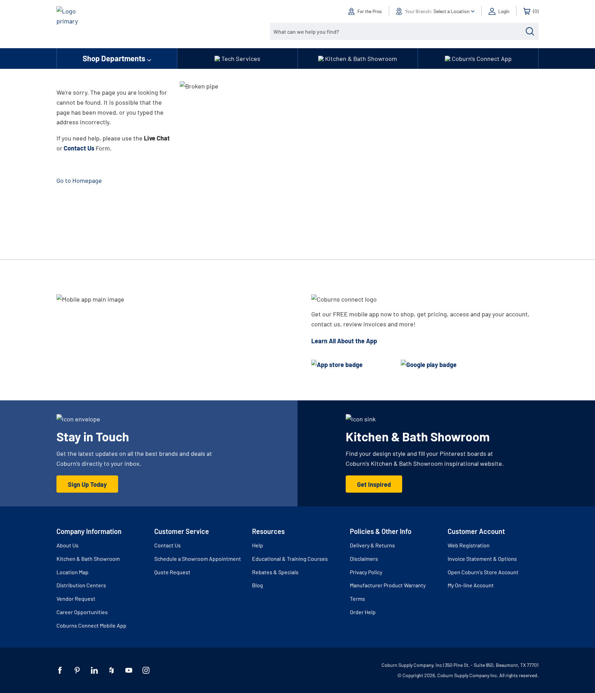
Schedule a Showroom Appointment (197, 558)
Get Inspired (374, 484)
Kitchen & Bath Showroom (88, 558)
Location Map (72, 572)
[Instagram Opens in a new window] (146, 670)
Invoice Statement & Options (482, 558)
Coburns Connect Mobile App (91, 625)
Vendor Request (75, 598)
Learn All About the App (344, 341)
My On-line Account (471, 585)
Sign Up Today (87, 484)
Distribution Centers (81, 585)
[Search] (530, 31)
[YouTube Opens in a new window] (128, 670)
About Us (67, 545)
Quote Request (172, 572)
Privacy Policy (366, 572)
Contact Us (167, 545)
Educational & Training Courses (290, 558)
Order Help (363, 612)
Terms (357, 598)
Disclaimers (364, 558)
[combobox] (399, 31)
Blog (257, 585)
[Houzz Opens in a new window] (111, 670)
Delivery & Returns (372, 545)
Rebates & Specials (275, 572)
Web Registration (469, 545)
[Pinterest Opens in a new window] (77, 670)
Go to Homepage (79, 180)
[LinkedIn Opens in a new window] (94, 670)
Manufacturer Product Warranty (388, 585)
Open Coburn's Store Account (483, 572)
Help (257, 545)
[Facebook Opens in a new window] (59, 670)
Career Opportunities (82, 612)
